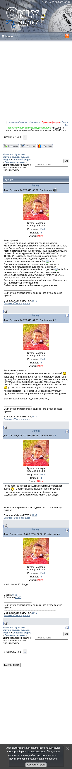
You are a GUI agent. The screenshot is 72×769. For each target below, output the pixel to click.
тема (14, 595)
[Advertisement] (36, 80)
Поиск (65, 122)
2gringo (7, 165)
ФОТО (18, 597)
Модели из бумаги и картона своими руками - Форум (16, 157)
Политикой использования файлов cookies (33, 758)
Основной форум (22, 159)
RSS (66, 125)
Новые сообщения (17, 122)
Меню (9, 36)
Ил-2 (34, 300)
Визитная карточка (15, 162)
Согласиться (36, 764)
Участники (34, 122)
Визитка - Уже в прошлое (17, 303)
